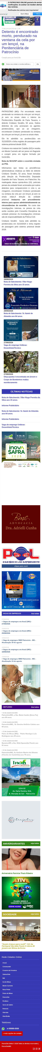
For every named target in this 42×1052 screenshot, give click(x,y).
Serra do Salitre (7, 1005)
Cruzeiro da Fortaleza (9, 970)
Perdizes (5, 1001)
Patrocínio (5, 997)
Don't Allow (25, 14)
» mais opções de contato (12, 1033)
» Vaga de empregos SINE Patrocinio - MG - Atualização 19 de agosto (19, 641)
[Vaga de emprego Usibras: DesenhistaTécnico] (21, 330)
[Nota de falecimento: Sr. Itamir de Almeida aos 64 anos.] (21, 298)
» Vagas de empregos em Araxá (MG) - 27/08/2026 (17, 623)
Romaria (5, 1009)
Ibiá (3, 978)
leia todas (35, 614)
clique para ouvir (21, 566)
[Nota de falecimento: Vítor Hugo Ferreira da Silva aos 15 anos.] (21, 267)
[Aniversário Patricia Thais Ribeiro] (21, 859)
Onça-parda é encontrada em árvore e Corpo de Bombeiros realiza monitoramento (20, 379)
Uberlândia (6, 1016)
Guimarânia (6, 974)
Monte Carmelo (7, 986)
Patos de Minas (7, 993)
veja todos (35, 843)
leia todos (35, 707)
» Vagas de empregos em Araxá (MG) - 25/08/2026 (17, 632)
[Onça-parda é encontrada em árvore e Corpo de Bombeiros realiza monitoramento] (21, 362)
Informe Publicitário (10, 406)
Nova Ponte (6, 989)
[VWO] (8, 14)
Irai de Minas (6, 982)
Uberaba (5, 1012)
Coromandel (6, 966)
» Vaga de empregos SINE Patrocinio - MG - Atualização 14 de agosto (19, 660)
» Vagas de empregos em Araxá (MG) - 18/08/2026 (17, 651)
